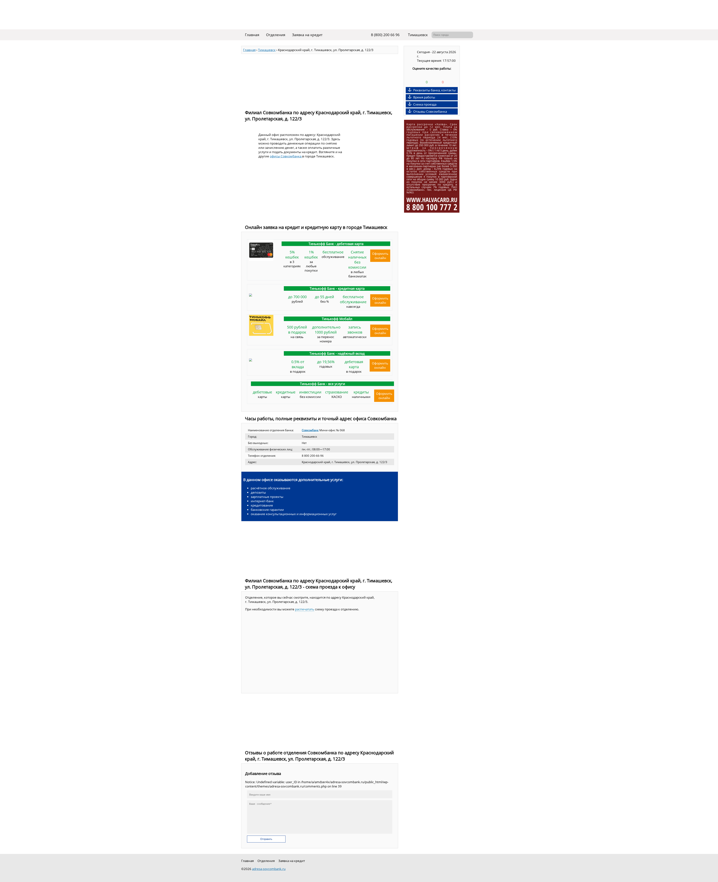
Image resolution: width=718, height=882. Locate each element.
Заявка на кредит (307, 34)
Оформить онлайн (380, 255)
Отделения (275, 34)
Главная (252, 34)
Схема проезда (424, 104)
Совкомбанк (310, 430)
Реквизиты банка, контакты (434, 90)
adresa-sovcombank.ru (269, 869)
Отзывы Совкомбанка (430, 111)
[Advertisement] (319, 80)
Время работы (424, 97)
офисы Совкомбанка (286, 156)
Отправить (266, 839)
